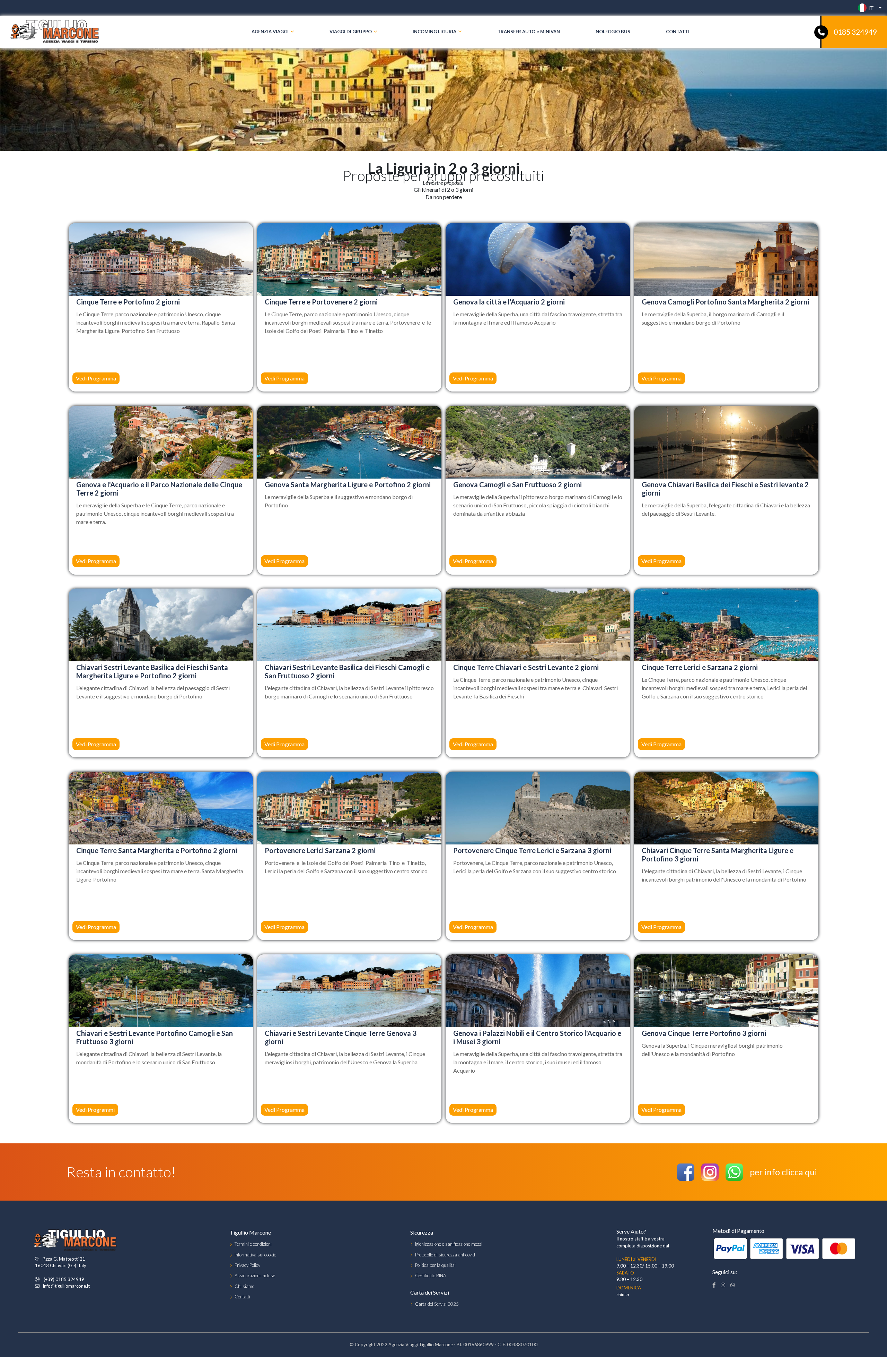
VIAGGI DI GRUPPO (351, 31)
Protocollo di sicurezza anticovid (445, 1254)
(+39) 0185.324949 (64, 1279)
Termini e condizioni (253, 1244)
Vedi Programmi (95, 1109)
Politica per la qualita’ (435, 1265)
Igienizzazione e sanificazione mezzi (448, 1244)
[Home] (55, 32)
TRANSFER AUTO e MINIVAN (529, 31)
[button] (868, 7)
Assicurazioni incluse (255, 1275)
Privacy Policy (247, 1265)
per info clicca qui (783, 1172)
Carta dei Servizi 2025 (437, 1304)
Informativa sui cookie (255, 1254)
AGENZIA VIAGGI (270, 31)
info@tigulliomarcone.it (66, 1286)
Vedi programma (96, 378)
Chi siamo (244, 1286)
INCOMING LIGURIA (434, 31)
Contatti (242, 1296)
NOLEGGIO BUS (613, 31)
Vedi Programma (661, 378)
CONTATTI (678, 31)
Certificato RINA (430, 1275)
